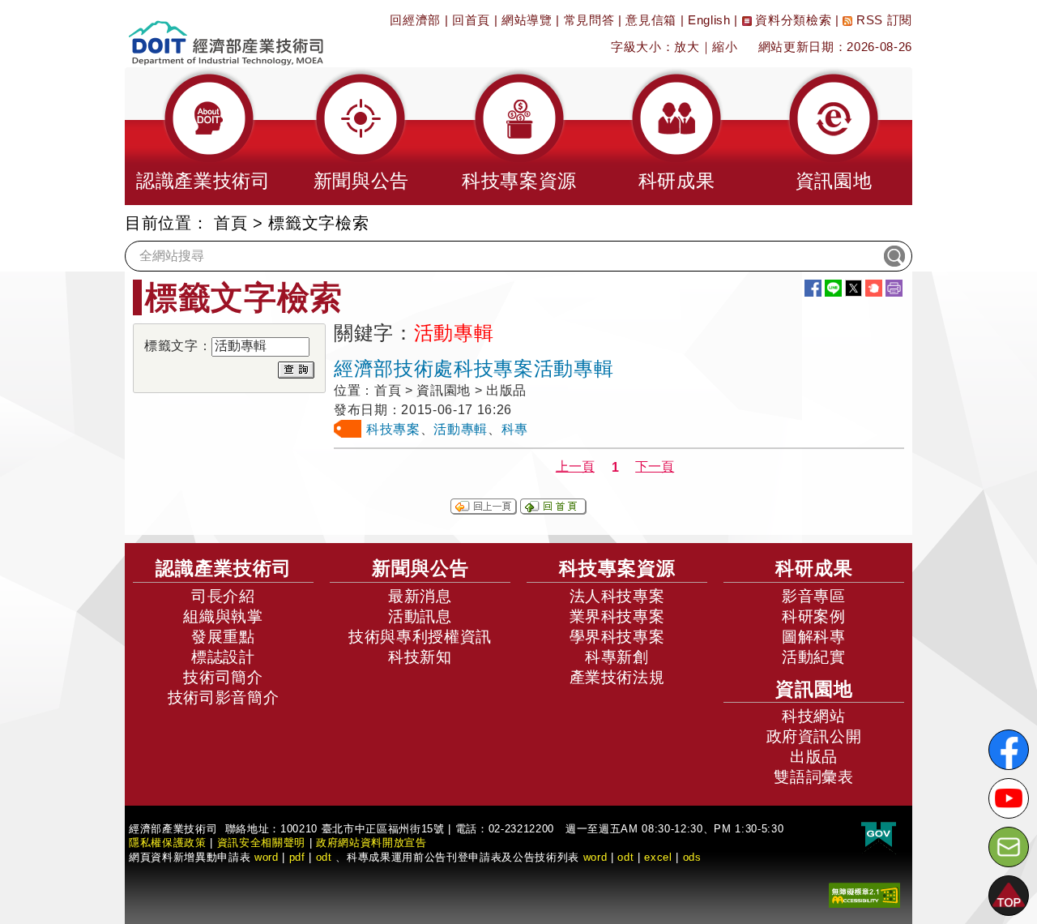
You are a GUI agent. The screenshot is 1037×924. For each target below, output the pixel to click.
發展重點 (223, 636)
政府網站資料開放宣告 (371, 842)
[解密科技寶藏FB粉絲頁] (1008, 749)
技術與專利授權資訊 (420, 636)
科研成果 (814, 568)
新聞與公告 (420, 568)
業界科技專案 (617, 616)
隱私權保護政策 (168, 842)
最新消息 (420, 596)
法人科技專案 (617, 596)
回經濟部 (415, 20)
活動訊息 (420, 616)
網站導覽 (527, 20)
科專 (514, 429)
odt (324, 857)
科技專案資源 (617, 568)
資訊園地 (814, 688)
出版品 (814, 756)
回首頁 (471, 20)
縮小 (724, 46)
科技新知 (420, 656)
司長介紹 (223, 596)
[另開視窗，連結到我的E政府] (878, 835)
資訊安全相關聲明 (261, 842)
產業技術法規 (617, 677)
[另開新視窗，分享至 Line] (833, 288)
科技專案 (393, 429)
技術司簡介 (222, 677)
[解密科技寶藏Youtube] (1008, 798)
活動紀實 (814, 656)
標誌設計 (223, 656)
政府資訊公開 (814, 736)
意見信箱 (650, 20)
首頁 (230, 223)
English (709, 20)
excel (658, 857)
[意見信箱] (1008, 847)
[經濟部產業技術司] (225, 33)
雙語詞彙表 (813, 776)
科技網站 (814, 716)
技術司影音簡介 (224, 697)
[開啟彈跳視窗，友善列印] (894, 288)
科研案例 (814, 616)
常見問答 (589, 20)
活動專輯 (460, 429)
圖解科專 (814, 636)
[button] (203, 136)
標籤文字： (177, 346)
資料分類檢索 (792, 20)
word (595, 857)
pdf (297, 857)
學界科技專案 (617, 636)
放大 (686, 46)
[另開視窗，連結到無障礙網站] (864, 894)
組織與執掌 (222, 616)
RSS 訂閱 (882, 20)
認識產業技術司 (224, 568)
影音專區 (814, 596)
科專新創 (617, 656)
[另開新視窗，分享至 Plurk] (874, 288)
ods (692, 857)
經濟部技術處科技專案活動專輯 (473, 368)
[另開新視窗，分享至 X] (853, 288)
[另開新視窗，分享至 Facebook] (813, 288)
